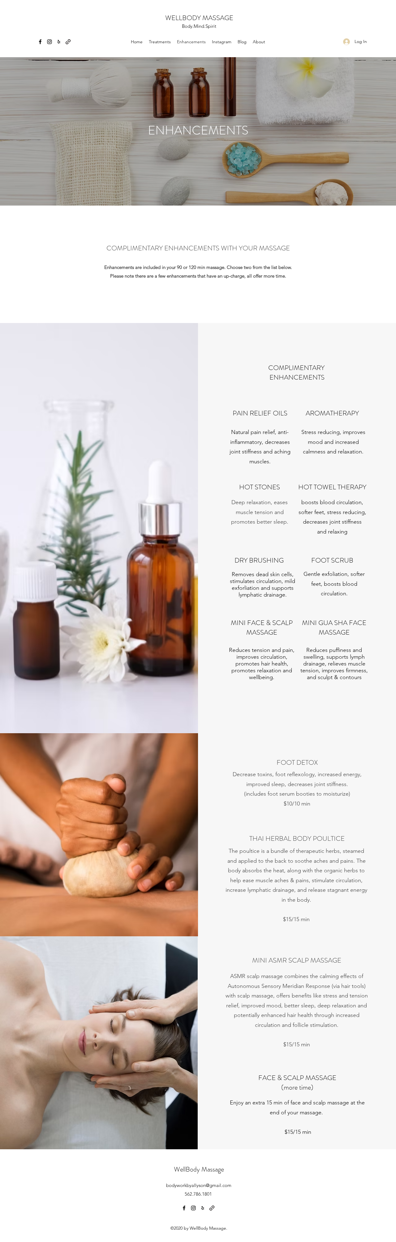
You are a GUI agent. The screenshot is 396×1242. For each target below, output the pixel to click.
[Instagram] (49, 42)
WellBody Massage (199, 1169)
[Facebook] (40, 42)
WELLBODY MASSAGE (199, 18)
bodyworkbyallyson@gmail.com (198, 1185)
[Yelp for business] (59, 42)
